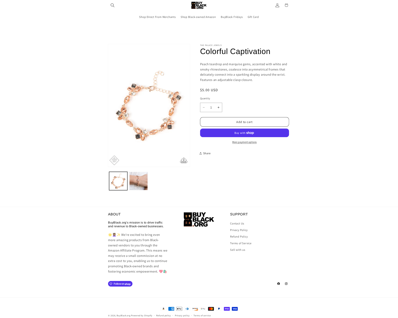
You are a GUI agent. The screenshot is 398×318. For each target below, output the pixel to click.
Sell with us (237, 250)
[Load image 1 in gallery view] (118, 181)
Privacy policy (182, 315)
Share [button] (207, 153)
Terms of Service (240, 243)
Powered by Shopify (141, 315)
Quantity (205, 98)
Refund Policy (239, 236)
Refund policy (163, 315)
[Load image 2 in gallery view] (138, 181)
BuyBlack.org (123, 315)
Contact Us (237, 223)
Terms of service (202, 315)
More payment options (244, 142)
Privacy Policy (239, 230)
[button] (112, 5)
